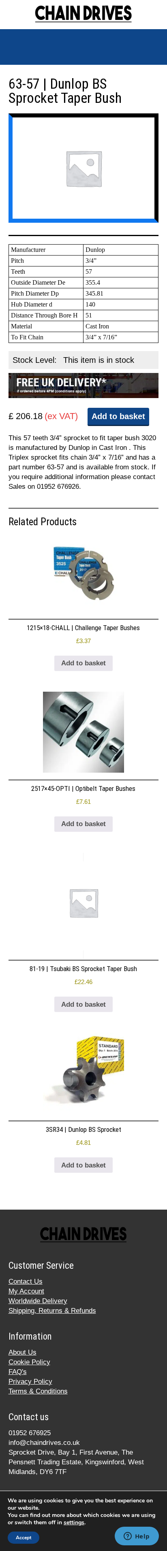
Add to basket (118, 416)
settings (74, 1522)
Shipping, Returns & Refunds (52, 1311)
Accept (23, 1537)
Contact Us (26, 1281)
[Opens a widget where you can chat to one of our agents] (136, 1537)
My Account (26, 1291)
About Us (22, 1352)
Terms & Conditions (38, 1391)
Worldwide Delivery (38, 1301)
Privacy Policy (30, 1381)
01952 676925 (30, 1433)
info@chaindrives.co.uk (44, 1443)
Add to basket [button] (83, 663)
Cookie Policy (29, 1362)
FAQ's (18, 1372)
